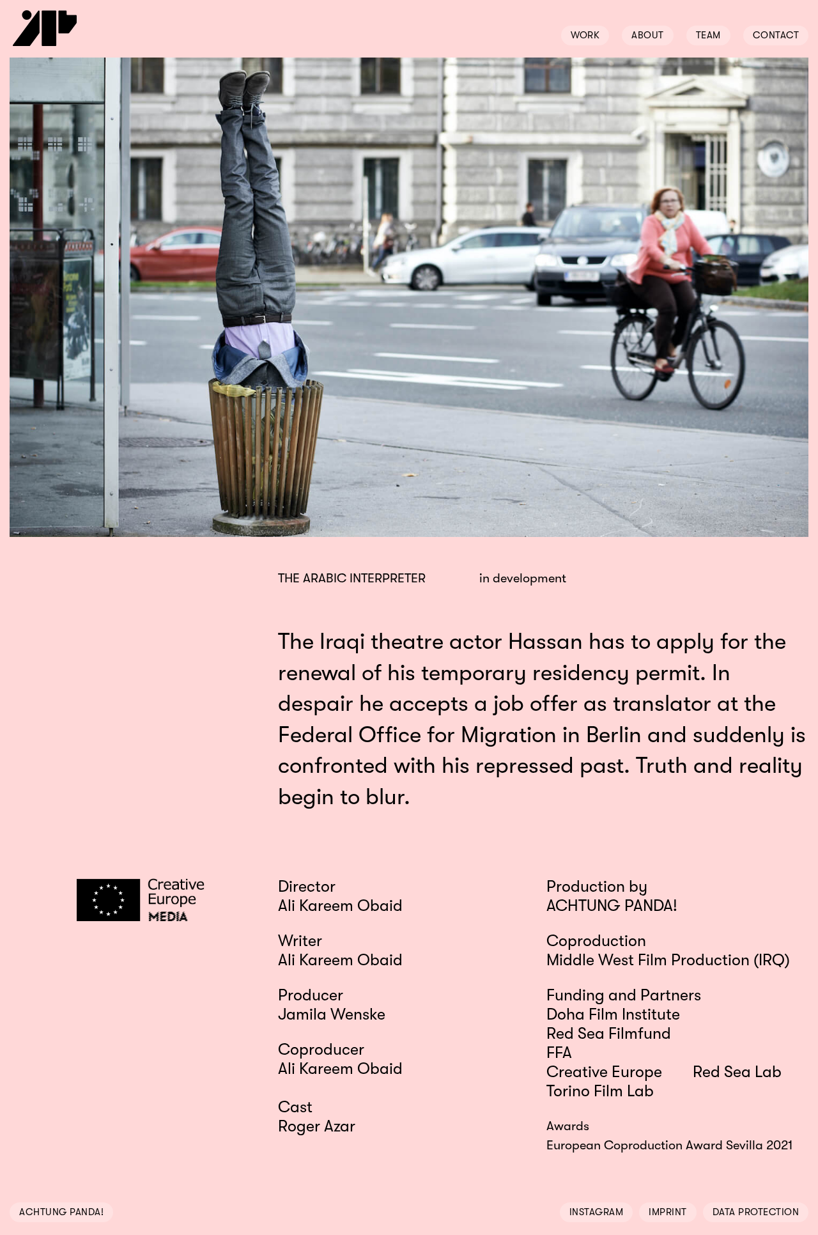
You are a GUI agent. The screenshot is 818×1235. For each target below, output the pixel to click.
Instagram (596, 1212)
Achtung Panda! (61, 1212)
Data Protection (756, 1212)
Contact (776, 35)
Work (585, 35)
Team (708, 35)
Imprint (668, 1212)
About (647, 35)
